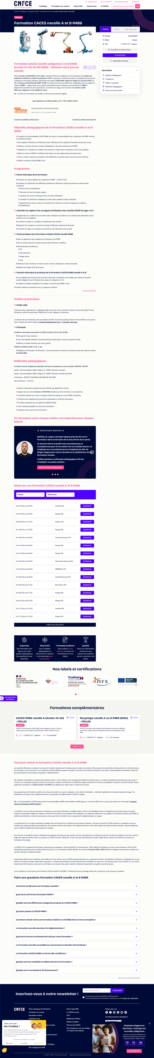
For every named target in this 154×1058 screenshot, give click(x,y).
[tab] (52, 474)
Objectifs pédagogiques (113, 75)
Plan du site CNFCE (73, 1025)
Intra (117, 29)
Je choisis (24, 1043)
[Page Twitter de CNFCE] (110, 1012)
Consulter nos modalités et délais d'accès (26, 119)
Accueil (16, 11)
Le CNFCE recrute (73, 1012)
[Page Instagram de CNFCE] (118, 1012)
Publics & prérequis (112, 82)
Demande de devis (122, 2)
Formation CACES (33, 11)
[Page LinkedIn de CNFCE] (114, 1012)
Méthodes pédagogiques (113, 86)
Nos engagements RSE (37, 1047)
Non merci (9, 1043)
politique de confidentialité (130, 998)
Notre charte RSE (73, 1009)
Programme (109, 79)
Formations (23, 11)
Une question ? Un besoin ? (10, 698)
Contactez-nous (92, 2)
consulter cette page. (70, 322)
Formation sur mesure (60, 6)
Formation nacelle (45, 11)
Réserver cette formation (113, 90)
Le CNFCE (105, 6)
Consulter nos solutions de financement (84, 119)
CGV (68, 1015)
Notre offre (78, 6)
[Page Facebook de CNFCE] (106, 1012)
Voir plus (77, 746)
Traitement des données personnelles (80, 1055)
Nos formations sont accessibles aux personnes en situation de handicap (84, 1029)
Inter (105, 29)
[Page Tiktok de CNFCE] (125, 1012)
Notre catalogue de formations (39, 1009)
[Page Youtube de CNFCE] (122, 1012)
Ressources (92, 6)
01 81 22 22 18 (107, 2)
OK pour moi (38, 1043)
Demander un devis (35, 1015)
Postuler (136, 2)
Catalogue (43, 6)
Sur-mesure (131, 29)
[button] (4, 1050)
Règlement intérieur (73, 1018)
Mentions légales (73, 1022)
